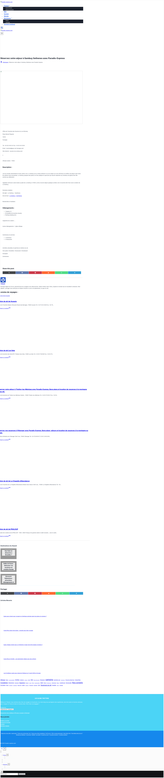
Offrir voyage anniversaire (57, 733)
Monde (6, 16)
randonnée (10, 685)
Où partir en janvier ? (54, 734)
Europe (6, 14)
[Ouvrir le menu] (2, 33)
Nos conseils (77, 683)
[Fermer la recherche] (2, 772)
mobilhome (62, 683)
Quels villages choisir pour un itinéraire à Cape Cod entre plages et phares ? (23, 644)
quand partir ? (14, 733)
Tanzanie (31, 685)
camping (49, 680)
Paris (7, 685)
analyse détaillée (11, 680)
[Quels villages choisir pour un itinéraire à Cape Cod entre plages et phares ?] (41, 637)
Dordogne (17, 682)
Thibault (3, 283)
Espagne (22, 683)
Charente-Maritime (69, 680)
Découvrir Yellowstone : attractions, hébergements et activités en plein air (8, 580)
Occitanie (3, 685)
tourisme (35, 685)
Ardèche (22, 680)
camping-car (57, 680)
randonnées (15, 685)
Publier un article (5, 720)
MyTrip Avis (48, 733)
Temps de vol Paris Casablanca (38, 733)
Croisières (4, 683)
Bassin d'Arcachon (37, 680)
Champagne (63, 680)
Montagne (5, 764)
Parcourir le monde (5, 722)
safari (23, 685)
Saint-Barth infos (67, 733)
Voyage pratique (9, 24)
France (4, 755)
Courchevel (28, 734)
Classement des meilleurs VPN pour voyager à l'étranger (15, 713)
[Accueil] (1, 62)
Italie (41, 683)
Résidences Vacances (10, 9)
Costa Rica (77, 680)
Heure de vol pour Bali (6, 733)
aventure (25, 680)
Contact (3, 724)
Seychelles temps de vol (76, 733)
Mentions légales (5, 726)
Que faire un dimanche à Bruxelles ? (8, 553)
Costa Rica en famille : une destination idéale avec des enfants (20, 659)
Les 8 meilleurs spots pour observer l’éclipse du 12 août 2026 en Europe (22, 673)
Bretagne (42, 680)
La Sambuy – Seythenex (15, 195)
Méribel (33, 734)
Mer (5, 11)
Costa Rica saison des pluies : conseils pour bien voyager (18, 630)
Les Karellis (8, 22)
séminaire (27, 685)
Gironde (26, 682)
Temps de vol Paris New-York (24, 733)
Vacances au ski (46, 685)
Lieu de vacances (9, 7)
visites (58, 685)
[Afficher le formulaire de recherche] (2, 28)
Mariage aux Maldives (20, 734)
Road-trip (19, 685)
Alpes (7, 680)
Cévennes (11, 683)
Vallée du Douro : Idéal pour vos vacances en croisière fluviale (8, 566)
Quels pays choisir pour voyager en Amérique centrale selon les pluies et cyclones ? (25, 616)
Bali (32, 680)
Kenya (45, 683)
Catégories (3, 707)
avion (29, 680)
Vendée (54, 685)
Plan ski (7, 20)
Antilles (17, 680)
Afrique (3, 680)
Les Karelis (38, 734)
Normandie (68, 683)
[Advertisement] (82, 46)
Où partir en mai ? (45, 734)
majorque (54, 683)
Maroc (58, 682)
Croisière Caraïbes (63, 734)
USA (39, 685)
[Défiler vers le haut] (2, 749)
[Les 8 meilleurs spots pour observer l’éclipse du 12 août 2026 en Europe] (41, 665)
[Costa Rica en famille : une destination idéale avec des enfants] (41, 651)
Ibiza (33, 682)
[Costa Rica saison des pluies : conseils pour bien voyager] (41, 623)
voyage (61, 685)
